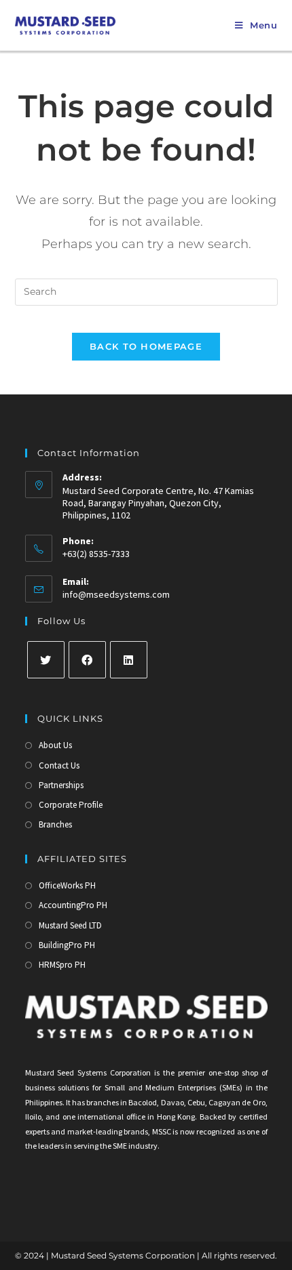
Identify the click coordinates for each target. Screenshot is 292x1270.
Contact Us (59, 765)
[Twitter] (46, 659)
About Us (55, 745)
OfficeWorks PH (67, 885)
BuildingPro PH (67, 945)
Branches (55, 824)
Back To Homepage (146, 346)
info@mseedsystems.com (116, 594)
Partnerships (61, 785)
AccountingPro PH (73, 905)
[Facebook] (87, 659)
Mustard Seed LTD (70, 925)
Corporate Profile (71, 805)
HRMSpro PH (62, 964)
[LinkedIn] (128, 659)
